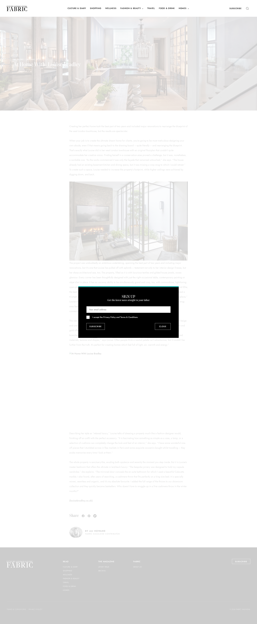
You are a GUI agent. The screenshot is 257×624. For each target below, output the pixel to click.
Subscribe (235, 8)
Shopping (95, 8)
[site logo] (17, 8)
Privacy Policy (109, 317)
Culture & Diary (77, 8)
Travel (151, 8)
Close (163, 326)
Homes (182, 8)
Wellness (110, 8)
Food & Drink (167, 8)
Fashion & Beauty (130, 8)
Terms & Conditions (129, 317)
